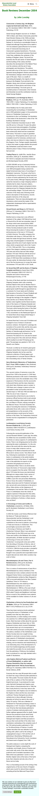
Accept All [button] (17, 792)
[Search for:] (35, 4)
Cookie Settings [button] (7, 792)
